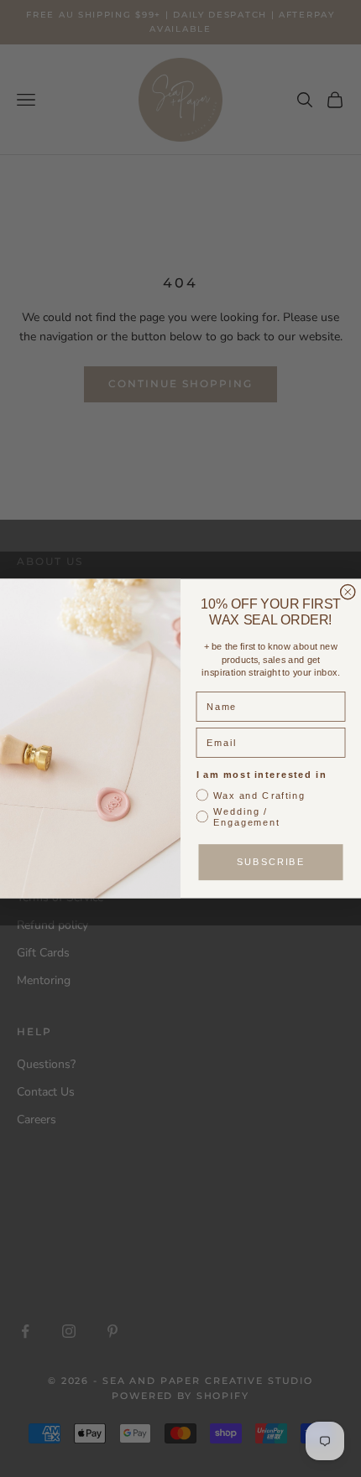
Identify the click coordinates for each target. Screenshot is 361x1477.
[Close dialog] (348, 592)
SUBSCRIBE (271, 862)
